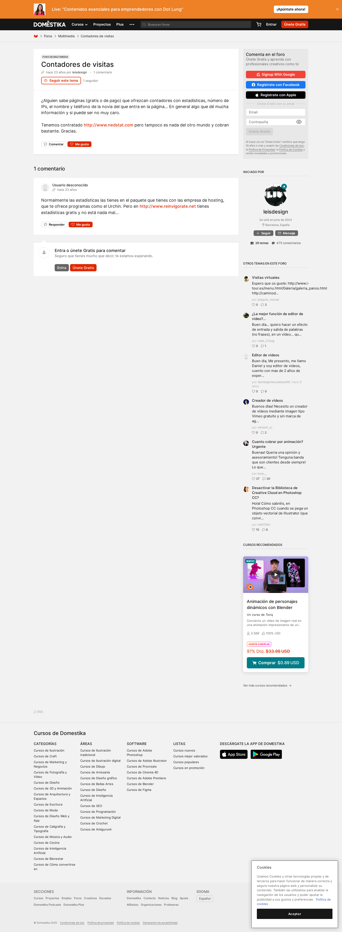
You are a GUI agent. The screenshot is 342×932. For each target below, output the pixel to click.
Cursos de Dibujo (92, 766)
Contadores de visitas (77, 64)
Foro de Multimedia (55, 56)
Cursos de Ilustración (49, 750)
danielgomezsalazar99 (274, 382)
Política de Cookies (291, 149)
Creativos (90, 898)
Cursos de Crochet (94, 823)
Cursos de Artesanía (95, 772)
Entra (61, 267)
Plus (120, 24)
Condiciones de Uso (291, 145)
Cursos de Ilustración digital (100, 760)
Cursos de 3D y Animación (53, 788)
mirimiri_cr (265, 427)
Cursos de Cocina (46, 842)
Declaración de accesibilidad (160, 922)
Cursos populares (186, 762)
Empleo (66, 898)
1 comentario (103, 72)
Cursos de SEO (91, 806)
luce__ (262, 473)
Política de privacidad (100, 922)
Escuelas (105, 898)
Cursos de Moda (46, 810)
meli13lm (264, 524)
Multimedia (66, 36)
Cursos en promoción (189, 768)
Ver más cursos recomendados (267, 685)
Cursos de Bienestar (48, 859)
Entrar (271, 24)
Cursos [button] (78, 24)
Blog (174, 898)
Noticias (163, 898)
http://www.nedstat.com (108, 124)
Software (137, 744)
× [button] (337, 8)
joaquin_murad (268, 299)
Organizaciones (151, 904)
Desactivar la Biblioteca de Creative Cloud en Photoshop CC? (277, 493)
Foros (48, 36)
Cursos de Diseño (47, 782)
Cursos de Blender (140, 784)
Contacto (150, 898)
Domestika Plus (74, 904)
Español (205, 898)
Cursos (38, 898)
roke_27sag (266, 341)
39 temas (261, 243)
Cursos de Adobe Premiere (146, 778)
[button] (132, 24)
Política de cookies (128, 922)
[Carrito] (258, 24)
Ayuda (184, 898)
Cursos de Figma (139, 790)
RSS (40, 712)
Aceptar (294, 914)
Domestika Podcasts (47, 904)
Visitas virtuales (265, 277)
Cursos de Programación (98, 811)
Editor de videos (265, 355)
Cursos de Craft (45, 756)
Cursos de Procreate (142, 766)
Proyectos (102, 24)
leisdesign (79, 72)
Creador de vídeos (267, 400)
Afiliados (132, 904)
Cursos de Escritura (48, 804)
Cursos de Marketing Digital (100, 817)
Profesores (171, 904)
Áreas (86, 744)
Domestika (134, 898)
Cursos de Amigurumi (95, 829)
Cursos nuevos (184, 750)
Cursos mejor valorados (190, 756)
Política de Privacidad (262, 149)
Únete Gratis (83, 267)
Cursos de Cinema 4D (142, 772)
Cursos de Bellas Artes (96, 784)
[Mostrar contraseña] (299, 122)
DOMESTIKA (50, 24)
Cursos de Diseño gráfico (98, 778)
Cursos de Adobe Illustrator (147, 760)
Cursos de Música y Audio (53, 837)
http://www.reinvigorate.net (168, 206)
